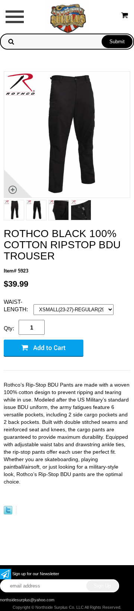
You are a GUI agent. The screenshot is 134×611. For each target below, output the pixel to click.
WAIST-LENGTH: (16, 305)
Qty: (9, 328)
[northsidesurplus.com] (67, 16)
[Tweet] (8, 513)
